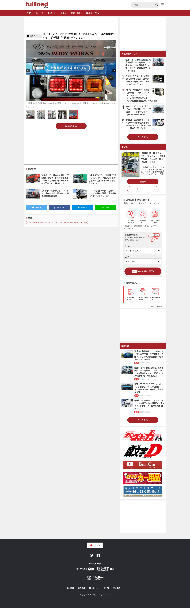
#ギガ (53, 222)
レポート (52, 13)
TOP (29, 13)
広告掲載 (116, 588)
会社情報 (70, 588)
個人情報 (81, 588)
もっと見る (143, 137)
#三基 (85, 222)
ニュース (40, 13)
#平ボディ (44, 222)
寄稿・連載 (75, 13)
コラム (63, 13)
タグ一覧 (105, 588)
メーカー (128, 246)
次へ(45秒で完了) (143, 271)
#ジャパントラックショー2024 (69, 222)
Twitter (91, 555)
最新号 (143, 181)
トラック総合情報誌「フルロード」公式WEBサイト (36, 5)
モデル (127, 257)
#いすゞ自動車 (32, 222)
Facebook (98, 555)
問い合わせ (93, 588)
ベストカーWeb (92, 13)
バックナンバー (143, 189)
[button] (28, 70)
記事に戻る (71, 126)
